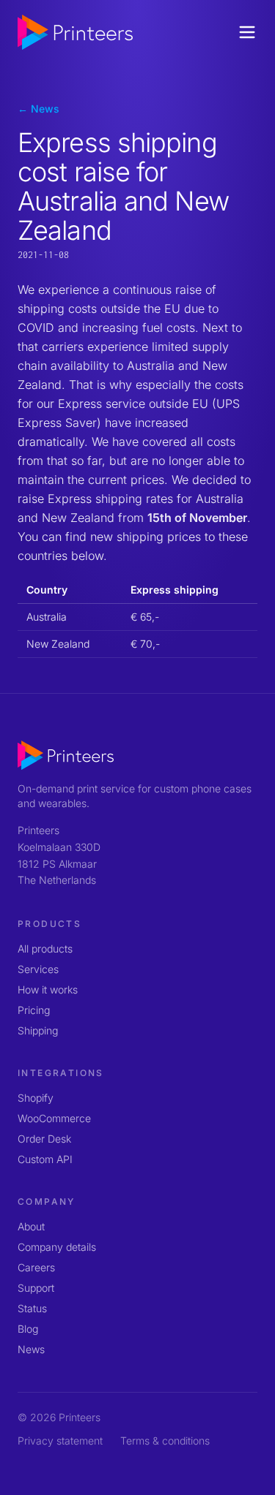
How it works (48, 989)
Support (36, 1288)
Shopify (36, 1097)
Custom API (45, 1159)
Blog (28, 1328)
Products (49, 923)
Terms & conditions (165, 1440)
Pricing (34, 1010)
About (31, 1226)
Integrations (61, 1072)
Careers (36, 1267)
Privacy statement (60, 1440)
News (31, 1349)
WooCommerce (54, 1118)
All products (45, 948)
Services (38, 969)
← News (38, 108)
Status (32, 1308)
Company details (57, 1247)
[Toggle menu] (247, 32)
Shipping (38, 1030)
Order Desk (44, 1138)
